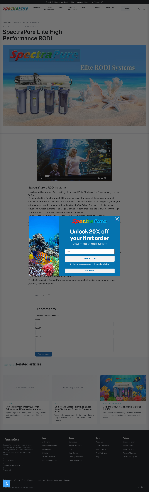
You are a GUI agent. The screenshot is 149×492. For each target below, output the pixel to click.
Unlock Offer (90, 259)
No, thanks (89, 271)
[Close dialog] (117, 219)
